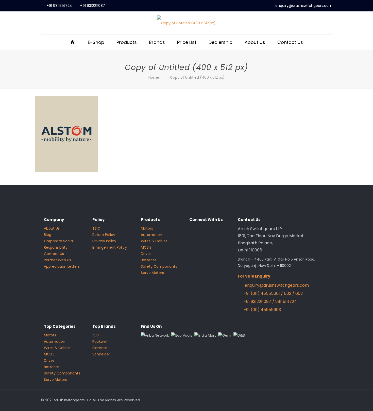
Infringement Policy (109, 247)
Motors (147, 228)
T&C (96, 228)
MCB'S (146, 247)
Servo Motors (152, 272)
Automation (151, 234)
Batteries (149, 260)
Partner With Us (57, 260)
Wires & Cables (154, 241)
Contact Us (54, 253)
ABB (95, 335)
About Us (52, 228)
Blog (47, 234)
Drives (146, 253)
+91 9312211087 (92, 5)
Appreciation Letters (62, 266)
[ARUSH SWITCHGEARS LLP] (186, 23)
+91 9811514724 (59, 5)
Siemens (100, 347)
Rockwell (99, 341)
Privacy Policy (104, 241)
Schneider (101, 354)
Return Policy (103, 234)
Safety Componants (159, 266)
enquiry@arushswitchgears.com (303, 5)
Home (153, 77)
